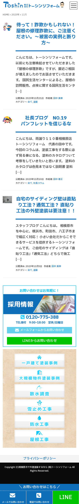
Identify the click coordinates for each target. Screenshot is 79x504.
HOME (6, 14)
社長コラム (38, 183)
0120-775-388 (42, 317)
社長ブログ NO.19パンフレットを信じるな (46, 121)
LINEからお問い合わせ (39, 340)
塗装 (35, 102)
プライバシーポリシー (39, 458)
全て (30, 102)
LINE (65, 497)
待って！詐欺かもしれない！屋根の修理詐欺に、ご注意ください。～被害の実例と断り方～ (46, 33)
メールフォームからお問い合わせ (42, 330)
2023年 (15, 14)
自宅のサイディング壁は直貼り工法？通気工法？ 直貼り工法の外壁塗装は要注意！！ (46, 205)
